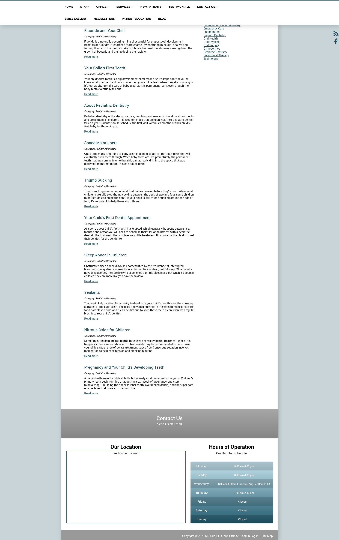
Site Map (267, 536)
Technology (211, 59)
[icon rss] (336, 35)
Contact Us (206, 7)
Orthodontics (212, 48)
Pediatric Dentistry (215, 52)
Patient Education (136, 19)
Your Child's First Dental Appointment (117, 217)
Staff (84, 7)
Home (68, 7)
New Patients (151, 7)
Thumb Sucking (98, 180)
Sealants (92, 292)
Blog (162, 19)
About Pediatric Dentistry (106, 105)
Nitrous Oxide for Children (107, 329)
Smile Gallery (75, 19)
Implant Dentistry (215, 35)
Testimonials (179, 7)
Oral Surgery (211, 45)
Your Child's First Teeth (104, 67)
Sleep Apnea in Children (105, 254)
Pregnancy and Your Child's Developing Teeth (124, 367)
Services (123, 7)
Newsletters (104, 19)
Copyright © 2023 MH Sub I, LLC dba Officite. (210, 536)
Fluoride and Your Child (105, 30)
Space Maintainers (101, 142)
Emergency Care (214, 28)
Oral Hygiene (211, 42)
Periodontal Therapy (216, 55)
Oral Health (211, 38)
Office (101, 7)
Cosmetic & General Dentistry (222, 25)
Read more (91, 57)
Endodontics (211, 32)
